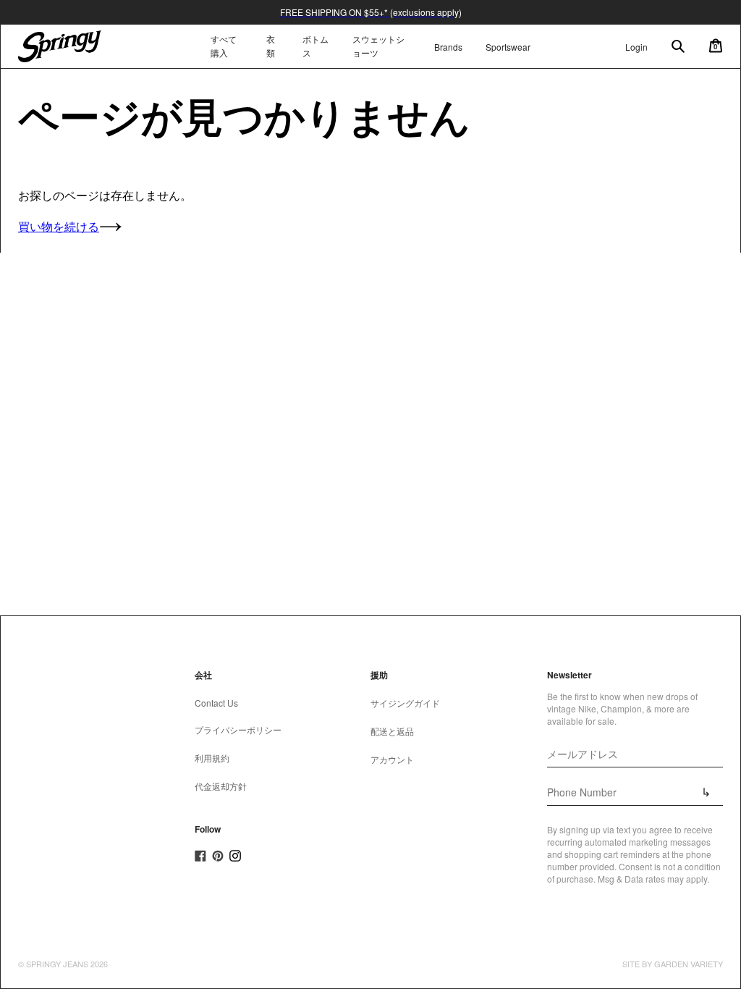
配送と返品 (392, 731)
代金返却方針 (221, 786)
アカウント (392, 759)
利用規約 (212, 758)
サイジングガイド (405, 702)
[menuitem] (272, 46)
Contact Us (216, 702)
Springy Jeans (57, 963)
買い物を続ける (58, 226)
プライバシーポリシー (238, 729)
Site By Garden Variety (672, 963)
